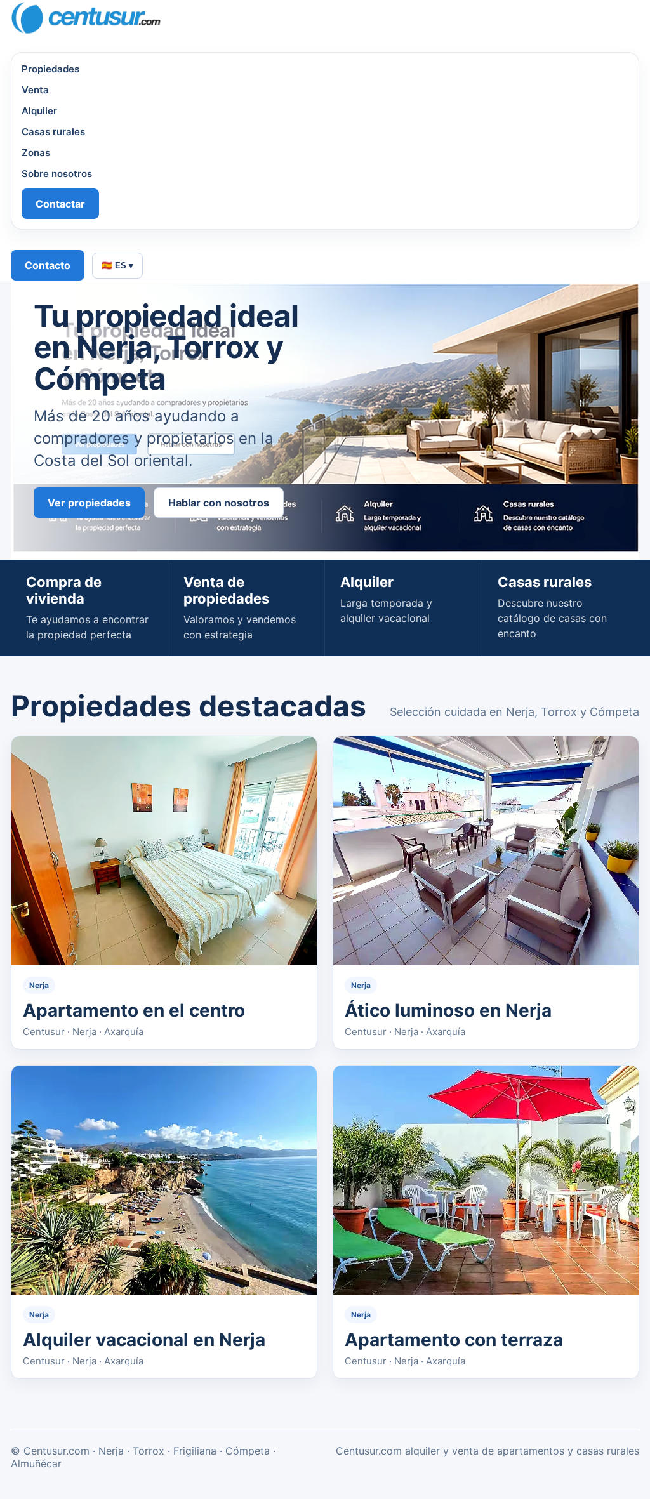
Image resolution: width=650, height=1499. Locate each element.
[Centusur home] (313, 18)
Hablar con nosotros (218, 502)
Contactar (60, 203)
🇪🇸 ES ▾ (117, 265)
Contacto (47, 265)
